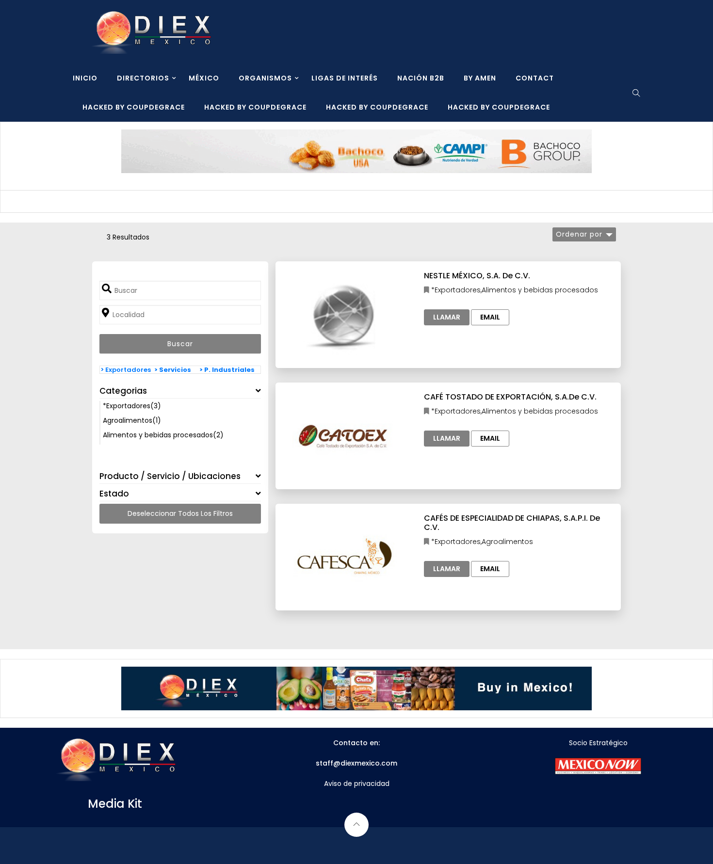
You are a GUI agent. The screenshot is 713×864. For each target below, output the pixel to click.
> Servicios (172, 369)
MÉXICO (204, 78)
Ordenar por (579, 234)
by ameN (480, 78)
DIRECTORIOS (143, 78)
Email (490, 317)
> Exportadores (125, 369)
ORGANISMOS (265, 78)
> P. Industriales (227, 369)
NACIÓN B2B (420, 78)
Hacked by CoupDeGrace (133, 107)
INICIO (85, 78)
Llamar (446, 317)
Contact (535, 78)
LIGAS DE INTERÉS (344, 78)
